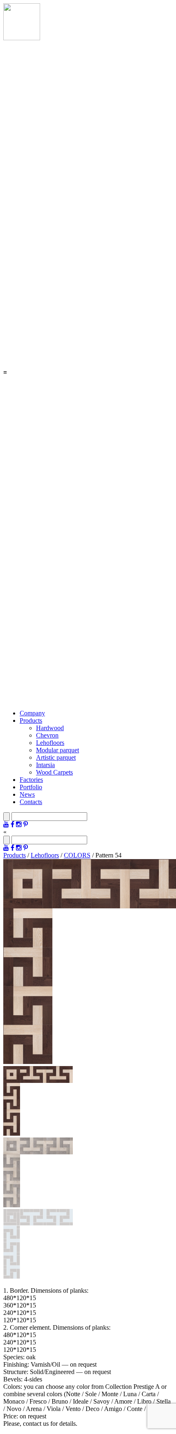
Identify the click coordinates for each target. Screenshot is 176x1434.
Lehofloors (50, 742)
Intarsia (45, 764)
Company (32, 713)
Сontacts (31, 801)
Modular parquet (57, 750)
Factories (31, 779)
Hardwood (50, 727)
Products (31, 720)
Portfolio (31, 787)
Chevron (47, 735)
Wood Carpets (54, 772)
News (27, 794)
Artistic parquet (56, 757)
